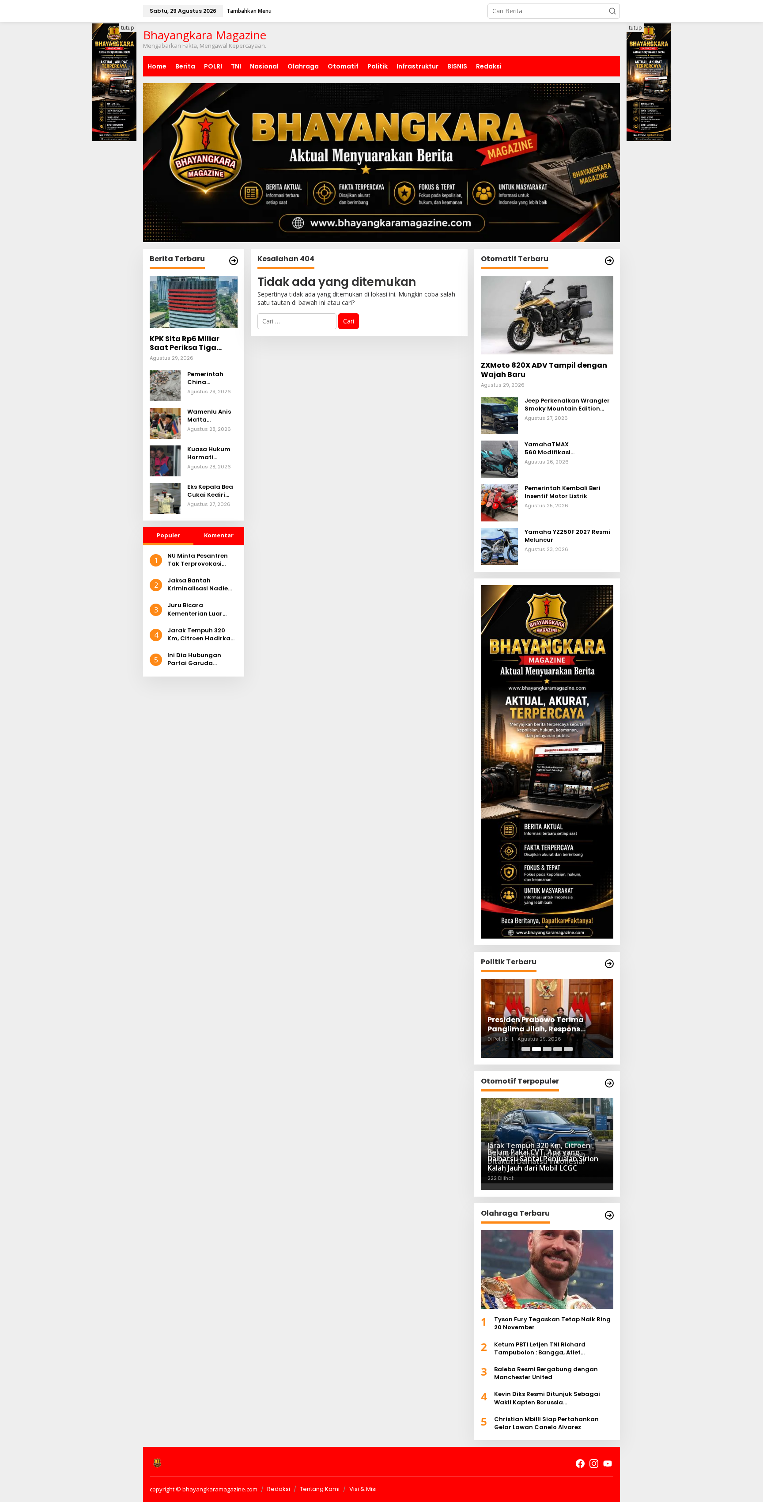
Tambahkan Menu (249, 11)
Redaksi (278, 1489)
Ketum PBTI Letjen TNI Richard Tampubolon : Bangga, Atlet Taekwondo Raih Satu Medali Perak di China (553, 1349)
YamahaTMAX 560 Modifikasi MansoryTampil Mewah (561, 448)
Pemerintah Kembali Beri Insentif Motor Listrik (563, 492)
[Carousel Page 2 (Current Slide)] (536, 1049)
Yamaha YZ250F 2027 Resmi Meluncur (567, 536)
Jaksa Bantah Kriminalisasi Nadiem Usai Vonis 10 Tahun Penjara (200, 585)
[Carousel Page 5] (568, 1049)
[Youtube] (607, 1463)
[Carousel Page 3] (547, 1049)
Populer (168, 535)
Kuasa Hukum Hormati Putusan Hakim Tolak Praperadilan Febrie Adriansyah (210, 453)
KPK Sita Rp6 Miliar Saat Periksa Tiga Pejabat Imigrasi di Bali (186, 344)
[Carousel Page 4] (557, 1049)
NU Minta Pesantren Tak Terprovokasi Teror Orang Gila (197, 560)
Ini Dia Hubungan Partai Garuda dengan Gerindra (194, 659)
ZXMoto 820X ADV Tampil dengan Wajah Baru (544, 370)
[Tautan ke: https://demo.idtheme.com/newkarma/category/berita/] (233, 260)
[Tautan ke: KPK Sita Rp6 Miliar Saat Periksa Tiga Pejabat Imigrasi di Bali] (194, 302)
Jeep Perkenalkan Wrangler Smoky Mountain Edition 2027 (567, 405)
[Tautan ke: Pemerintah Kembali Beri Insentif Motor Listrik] (499, 502)
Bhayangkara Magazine (204, 35)
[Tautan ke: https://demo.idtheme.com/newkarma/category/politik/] (609, 963)
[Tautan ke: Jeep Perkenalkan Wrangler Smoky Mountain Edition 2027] (499, 415)
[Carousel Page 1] (525, 1049)
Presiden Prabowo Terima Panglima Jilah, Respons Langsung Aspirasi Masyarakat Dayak (546, 1024)
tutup (127, 27)
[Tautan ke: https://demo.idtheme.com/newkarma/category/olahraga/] (609, 1215)
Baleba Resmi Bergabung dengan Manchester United (546, 1373)
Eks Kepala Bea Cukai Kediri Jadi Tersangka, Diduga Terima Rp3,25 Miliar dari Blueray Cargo (210, 491)
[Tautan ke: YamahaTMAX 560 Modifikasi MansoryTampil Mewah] (499, 458)
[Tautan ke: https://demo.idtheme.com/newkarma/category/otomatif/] (609, 260)
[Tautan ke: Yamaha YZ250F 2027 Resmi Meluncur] (499, 546)
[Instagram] (594, 1463)
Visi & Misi (363, 1489)
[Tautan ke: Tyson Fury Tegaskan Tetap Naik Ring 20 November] (547, 1269)
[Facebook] (580, 1463)
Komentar (219, 535)
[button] (612, 11)
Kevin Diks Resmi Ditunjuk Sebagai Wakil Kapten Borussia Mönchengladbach (547, 1398)
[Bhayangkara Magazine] (157, 1463)
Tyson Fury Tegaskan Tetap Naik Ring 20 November (552, 1323)
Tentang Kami (320, 1489)
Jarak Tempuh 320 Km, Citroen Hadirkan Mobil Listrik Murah (200, 635)
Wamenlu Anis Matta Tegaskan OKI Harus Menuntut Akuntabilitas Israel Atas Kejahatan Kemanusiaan (212, 416)
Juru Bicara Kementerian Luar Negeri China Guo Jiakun (195, 609)
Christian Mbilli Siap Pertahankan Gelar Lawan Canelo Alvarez (546, 1423)
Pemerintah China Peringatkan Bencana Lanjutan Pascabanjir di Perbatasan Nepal (209, 378)
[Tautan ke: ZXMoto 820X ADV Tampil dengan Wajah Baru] (547, 315)
